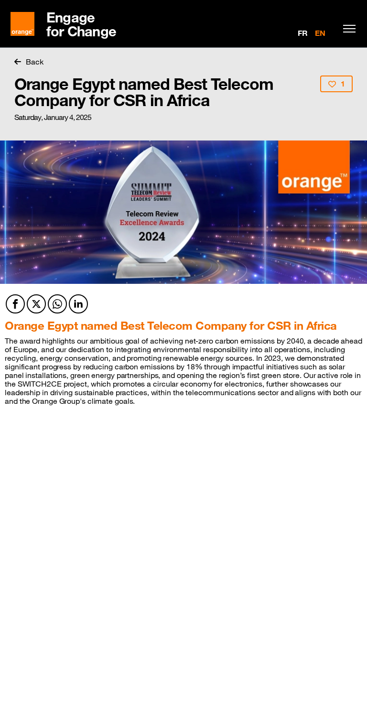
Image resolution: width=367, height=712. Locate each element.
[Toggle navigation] (347, 28)
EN (320, 33)
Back (34, 61)
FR (303, 33)
